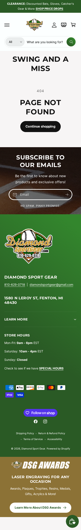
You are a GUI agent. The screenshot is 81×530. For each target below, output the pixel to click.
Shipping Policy (25, 433)
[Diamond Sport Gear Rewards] (63, 25)
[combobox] (51, 41)
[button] (7, 25)
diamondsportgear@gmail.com (51, 284)
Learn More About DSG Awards (38, 507)
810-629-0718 (14, 284)
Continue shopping (40, 126)
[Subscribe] (67, 194)
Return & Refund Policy (51, 433)
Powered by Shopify (58, 448)
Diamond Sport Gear (33, 448)
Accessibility (54, 439)
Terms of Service (33, 439)
